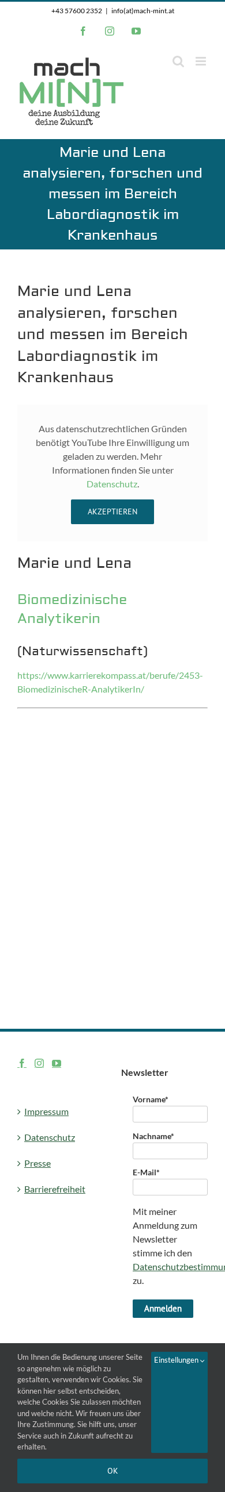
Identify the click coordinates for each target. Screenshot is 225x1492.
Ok (112, 1471)
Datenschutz (112, 483)
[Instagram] (39, 1063)
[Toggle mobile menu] (202, 61)
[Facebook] (22, 1063)
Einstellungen (177, 1359)
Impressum (46, 1111)
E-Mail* (146, 1172)
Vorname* (150, 1099)
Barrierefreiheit (54, 1188)
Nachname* (153, 1136)
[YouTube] (56, 1063)
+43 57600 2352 (76, 10)
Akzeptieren (112, 511)
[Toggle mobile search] (178, 61)
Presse (37, 1163)
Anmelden (163, 1308)
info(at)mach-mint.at (142, 10)
